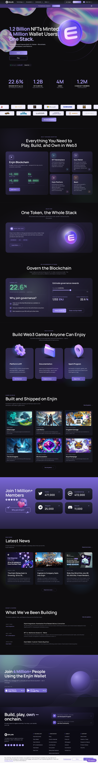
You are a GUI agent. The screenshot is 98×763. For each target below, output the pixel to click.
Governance (68, 747)
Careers (67, 745)
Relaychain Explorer (54, 750)
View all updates (87, 617)
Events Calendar (53, 739)
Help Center (84, 736)
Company (67, 736)
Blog (50, 736)
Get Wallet (68, 2)
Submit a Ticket (84, 739)
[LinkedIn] (17, 745)
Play (18, 58)
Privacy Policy (9, 760)
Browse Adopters (49, 119)
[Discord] (6, 745)
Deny (77, 759)
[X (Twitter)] (11, 745)
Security (83, 747)
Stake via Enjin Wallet (75, 310)
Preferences (67, 759)
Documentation (53, 742)
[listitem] (19, 422)
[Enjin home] (9, 734)
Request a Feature (85, 742)
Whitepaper (68, 742)
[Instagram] (23, 745)
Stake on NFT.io (59, 310)
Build (18, 53)
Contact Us (67, 750)
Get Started (18, 379)
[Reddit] (20, 745)
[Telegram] (8, 745)
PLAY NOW (56, 6)
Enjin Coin (35, 750)
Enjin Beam (36, 747)
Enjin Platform (36, 742)
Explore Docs (47, 379)
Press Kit (67, 739)
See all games (88, 405)
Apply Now (77, 379)
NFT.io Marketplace (38, 745)
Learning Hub (52, 745)
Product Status (84, 745)
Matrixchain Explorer (54, 753)
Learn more (30, 292)
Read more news (87, 547)
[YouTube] (14, 745)
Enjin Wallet (36, 739)
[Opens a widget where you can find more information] (92, 760)
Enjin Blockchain (37, 736)
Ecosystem (52, 747)
